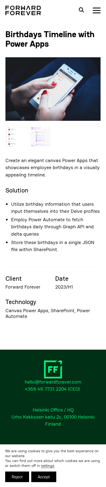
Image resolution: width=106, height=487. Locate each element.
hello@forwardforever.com (53, 382)
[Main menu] (96, 10)
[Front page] (23, 10)
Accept (44, 476)
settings (47, 465)
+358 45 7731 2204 (46, 389)
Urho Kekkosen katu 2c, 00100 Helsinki (53, 417)
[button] (53, 89)
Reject (17, 476)
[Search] (81, 10)
